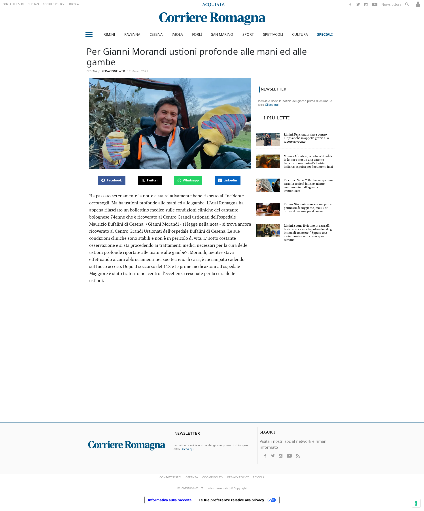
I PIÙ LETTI (276, 118)
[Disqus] (212, 355)
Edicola (259, 477)
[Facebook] (350, 4)
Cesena (92, 71)
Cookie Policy (212, 477)
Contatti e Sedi (170, 477)
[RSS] (297, 456)
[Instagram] (366, 4)
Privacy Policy (238, 477)
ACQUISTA (213, 5)
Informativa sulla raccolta (169, 500)
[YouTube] (375, 4)
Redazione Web (113, 71)
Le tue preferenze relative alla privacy (231, 500)
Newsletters (391, 4)
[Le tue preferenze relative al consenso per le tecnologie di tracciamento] (416, 503)
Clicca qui (271, 104)
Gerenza (192, 477)
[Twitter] (358, 4)
